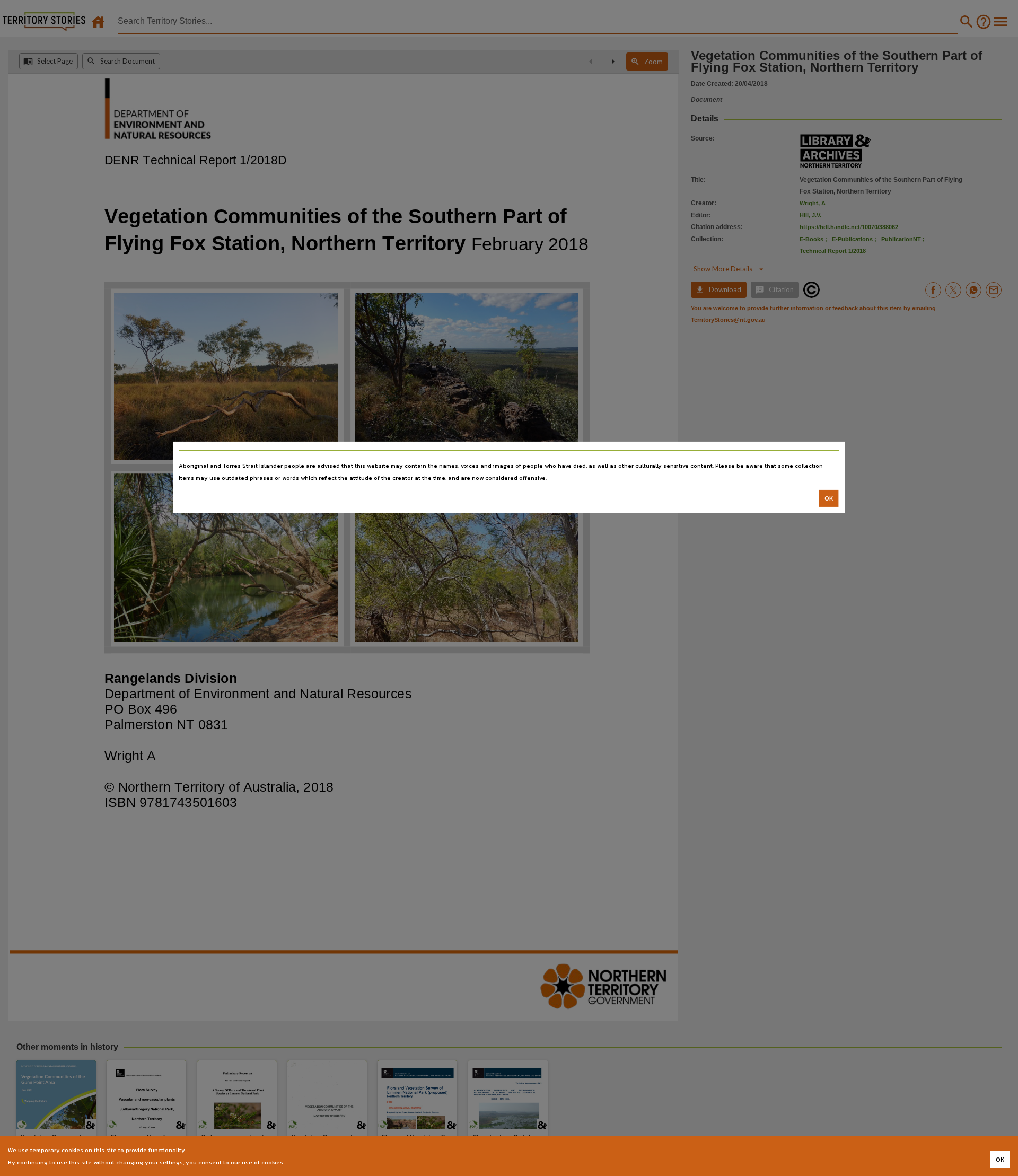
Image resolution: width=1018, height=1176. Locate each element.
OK (828, 498)
